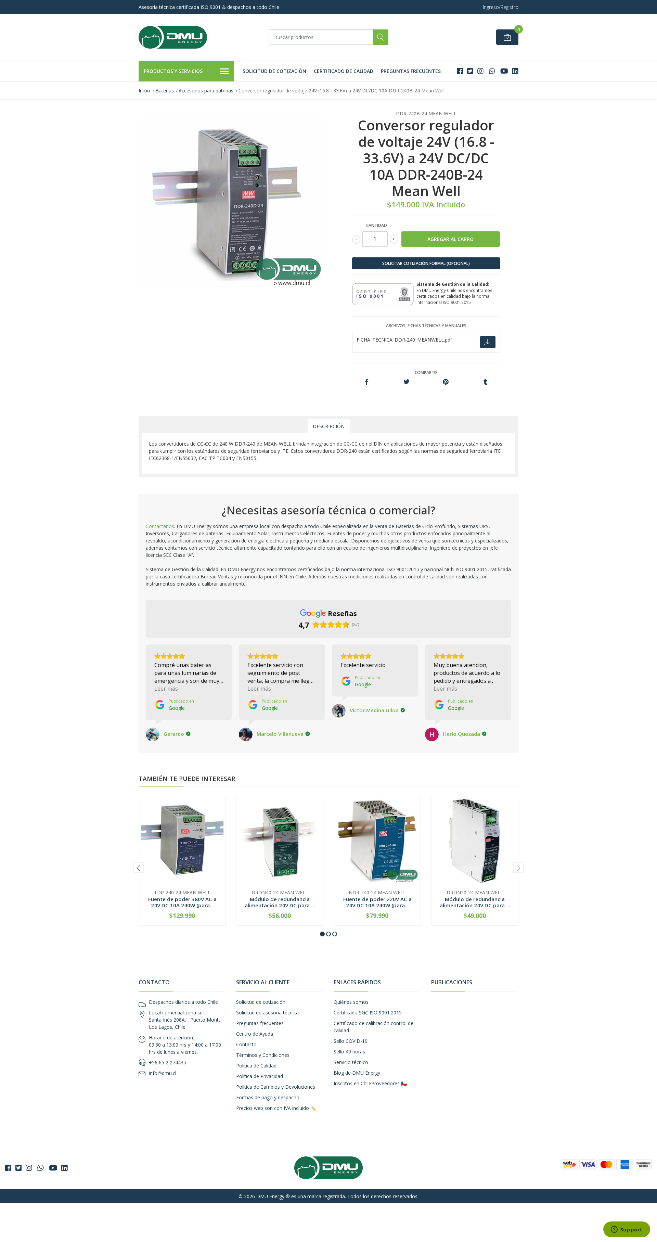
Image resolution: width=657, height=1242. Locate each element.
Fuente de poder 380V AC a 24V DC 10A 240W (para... (182, 902)
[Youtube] (504, 71)
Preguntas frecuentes (411, 71)
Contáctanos (160, 526)
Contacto (246, 1044)
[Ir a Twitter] (470, 71)
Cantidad (376, 225)
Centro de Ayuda (254, 1033)
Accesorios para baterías (206, 90)
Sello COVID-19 (351, 1041)
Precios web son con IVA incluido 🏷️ (276, 1108)
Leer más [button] (166, 688)
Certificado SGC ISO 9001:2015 (368, 1012)
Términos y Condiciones (262, 1055)
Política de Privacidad (259, 1076)
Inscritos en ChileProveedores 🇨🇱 (370, 1083)
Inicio (144, 90)
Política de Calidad (256, 1065)
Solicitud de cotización (274, 71)
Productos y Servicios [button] (173, 71)
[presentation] (138, 867)
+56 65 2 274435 (167, 1062)
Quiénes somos (351, 1002)
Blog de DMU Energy (357, 1073)
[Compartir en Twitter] (406, 382)
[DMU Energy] (173, 37)
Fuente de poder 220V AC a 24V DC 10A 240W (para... (377, 902)
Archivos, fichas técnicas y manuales (426, 326)
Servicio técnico (351, 1062)
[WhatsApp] (492, 71)
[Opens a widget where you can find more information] (626, 1230)
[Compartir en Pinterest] (446, 382)
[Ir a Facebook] (460, 71)
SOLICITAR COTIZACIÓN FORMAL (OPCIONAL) (426, 263)
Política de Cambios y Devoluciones (275, 1087)
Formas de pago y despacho (267, 1097)
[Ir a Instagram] (480, 71)
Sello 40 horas (349, 1051)
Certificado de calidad (343, 71)
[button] (322, 934)
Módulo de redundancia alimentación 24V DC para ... (280, 902)
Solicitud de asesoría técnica (267, 1012)
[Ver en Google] (152, 734)
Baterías (164, 90)
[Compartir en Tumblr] (485, 382)
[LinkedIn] (515, 71)
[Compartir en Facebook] (366, 382)
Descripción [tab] (329, 426)
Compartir (426, 372)
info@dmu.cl (162, 1073)
